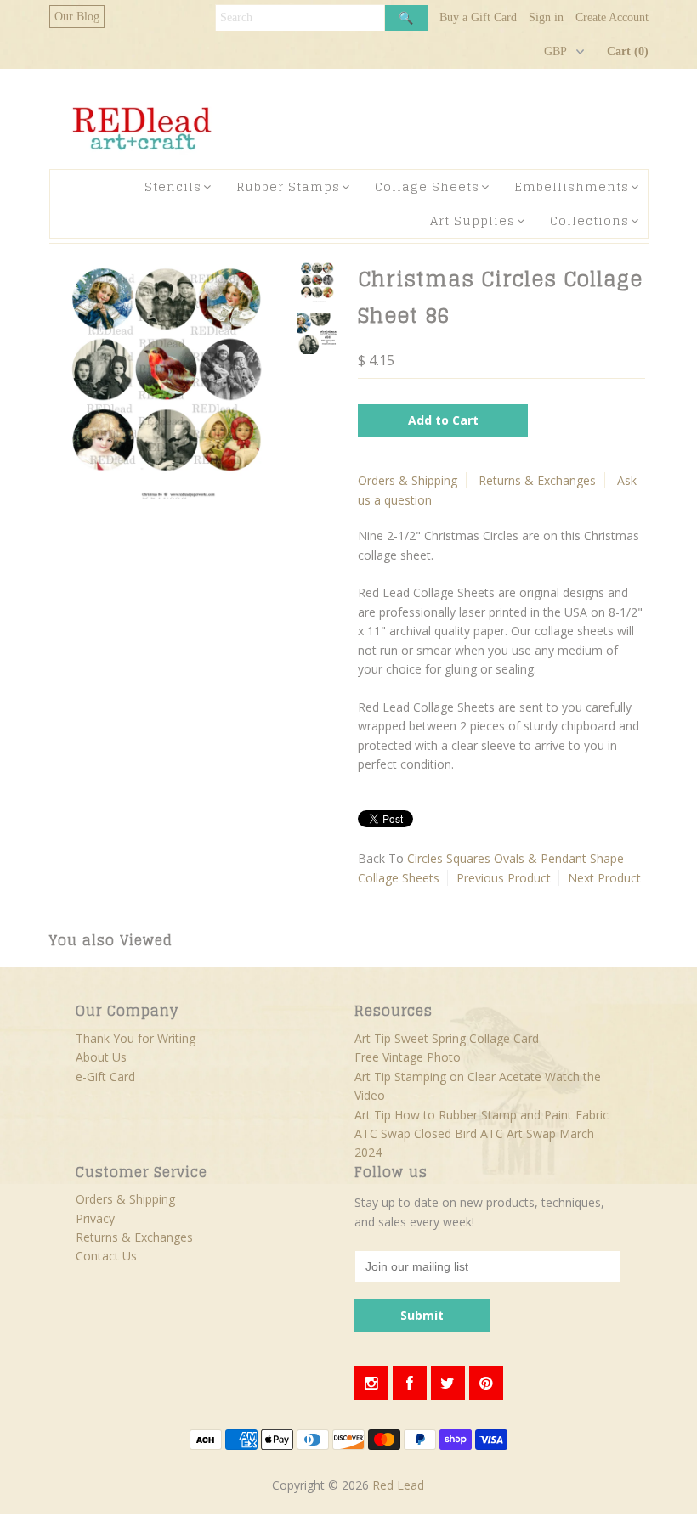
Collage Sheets (427, 186)
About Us (101, 1057)
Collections (589, 220)
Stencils (172, 186)
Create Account (612, 17)
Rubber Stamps (288, 186)
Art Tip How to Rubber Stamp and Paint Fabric (481, 1115)
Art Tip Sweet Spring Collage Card (446, 1038)
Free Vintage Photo (407, 1057)
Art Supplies (472, 220)
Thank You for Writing (136, 1038)
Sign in (546, 17)
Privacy (95, 1218)
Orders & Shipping (407, 480)
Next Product (604, 878)
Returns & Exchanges (537, 480)
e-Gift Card (105, 1076)
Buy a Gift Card (478, 17)
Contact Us (106, 1256)
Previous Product (503, 878)
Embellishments (571, 186)
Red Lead (398, 1485)
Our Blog (76, 16)
